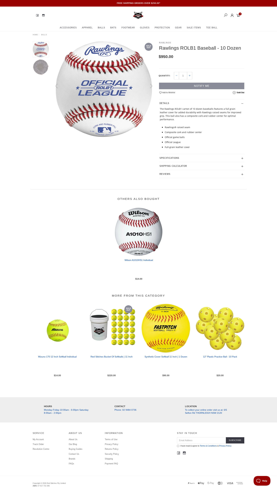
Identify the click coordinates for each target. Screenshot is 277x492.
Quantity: (164, 76)
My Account (38, 439)
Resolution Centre (41, 449)
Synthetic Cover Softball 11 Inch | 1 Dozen (166, 356)
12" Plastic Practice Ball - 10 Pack (220, 356)
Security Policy (112, 454)
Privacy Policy (111, 444)
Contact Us (74, 454)
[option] (104, 89)
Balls (101, 27)
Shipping (109, 459)
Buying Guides (75, 449)
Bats (113, 27)
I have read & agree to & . (206, 446)
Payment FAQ (111, 463)
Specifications (169, 158)
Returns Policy (111, 449)
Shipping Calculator (173, 166)
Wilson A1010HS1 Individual (139, 260)
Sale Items (194, 27)
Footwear (128, 27)
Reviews (164, 174)
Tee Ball (211, 27)
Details (164, 103)
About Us (73, 439)
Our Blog (73, 444)
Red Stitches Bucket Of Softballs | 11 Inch (112, 356)
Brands (72, 459)
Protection (162, 27)
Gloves (145, 27)
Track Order (38, 444)
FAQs (71, 463)
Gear (178, 27)
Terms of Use (111, 439)
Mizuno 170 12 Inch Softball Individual (57, 356)
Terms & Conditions (208, 446)
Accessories (68, 27)
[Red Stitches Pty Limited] (138, 15)
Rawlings (165, 43)
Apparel (87, 27)
